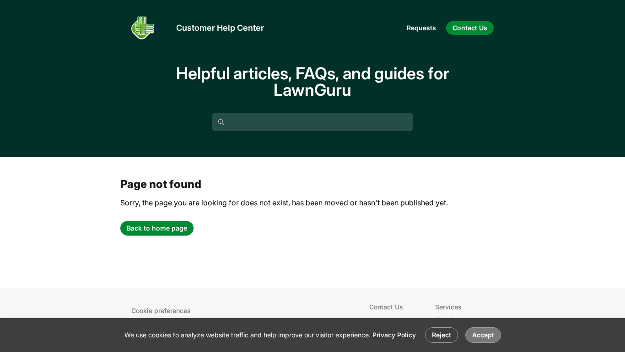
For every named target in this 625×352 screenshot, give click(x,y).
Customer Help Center (220, 28)
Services (448, 307)
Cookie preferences (161, 310)
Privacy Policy (394, 335)
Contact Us (386, 307)
